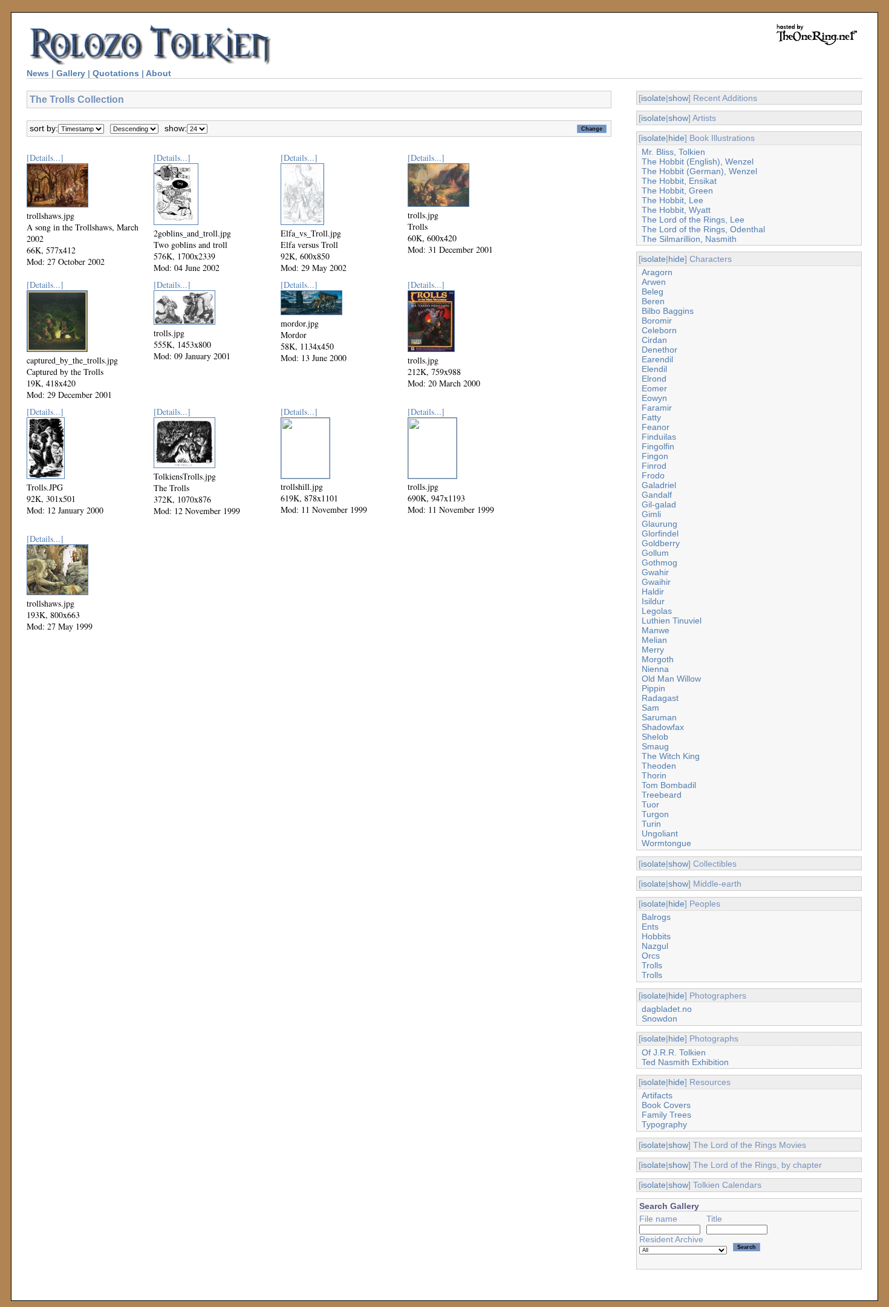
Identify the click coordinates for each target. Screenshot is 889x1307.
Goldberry (661, 543)
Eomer (654, 388)
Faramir (657, 407)
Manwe (655, 630)
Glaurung (659, 524)
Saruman (659, 717)
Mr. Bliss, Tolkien (673, 152)
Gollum (655, 553)
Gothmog (659, 562)
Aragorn (657, 272)
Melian (654, 640)
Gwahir (655, 572)
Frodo (653, 475)
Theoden (659, 766)
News (38, 73)
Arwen (654, 282)
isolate (653, 98)
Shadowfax (663, 727)
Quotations (116, 73)
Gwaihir (656, 582)
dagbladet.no (667, 1009)
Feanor (655, 427)
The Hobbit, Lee (672, 200)
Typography (664, 1124)
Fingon (655, 456)
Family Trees (666, 1115)
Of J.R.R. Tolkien (674, 1052)
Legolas (657, 611)
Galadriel (659, 485)
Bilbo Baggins (668, 311)
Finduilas (659, 437)
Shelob (655, 737)
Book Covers (666, 1105)
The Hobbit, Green (677, 190)
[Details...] (45, 157)
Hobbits (656, 936)
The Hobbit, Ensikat (679, 181)
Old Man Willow (671, 678)
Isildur (653, 601)
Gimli (651, 514)
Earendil (657, 359)
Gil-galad (659, 504)
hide (676, 138)
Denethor (659, 349)
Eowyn (654, 398)
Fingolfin (658, 446)
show (678, 98)
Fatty (651, 417)
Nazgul (655, 946)
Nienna (655, 669)
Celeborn (659, 330)
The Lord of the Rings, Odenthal (703, 229)
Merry (653, 649)
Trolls (652, 965)
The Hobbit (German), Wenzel (699, 171)
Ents (650, 926)
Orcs (651, 955)
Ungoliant (660, 833)
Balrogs (656, 917)
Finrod (654, 466)
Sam (650, 707)
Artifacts (657, 1095)
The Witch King (671, 756)
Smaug (655, 746)
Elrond (654, 378)
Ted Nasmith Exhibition (685, 1062)
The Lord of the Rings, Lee (693, 219)
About (158, 73)
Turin (651, 824)
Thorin (654, 775)
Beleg (652, 291)
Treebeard (662, 795)
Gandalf (657, 495)
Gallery (70, 73)
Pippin (653, 688)
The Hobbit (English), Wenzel (698, 161)
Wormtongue (666, 843)
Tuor (650, 804)
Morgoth (658, 659)
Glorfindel (660, 533)
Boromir (657, 320)
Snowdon (659, 1018)
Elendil (654, 369)
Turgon (655, 814)
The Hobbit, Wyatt (676, 210)
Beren (653, 301)
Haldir (653, 591)
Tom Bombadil (669, 785)
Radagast (660, 698)
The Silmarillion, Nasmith (689, 239)
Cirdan (654, 340)
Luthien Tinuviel (672, 620)
